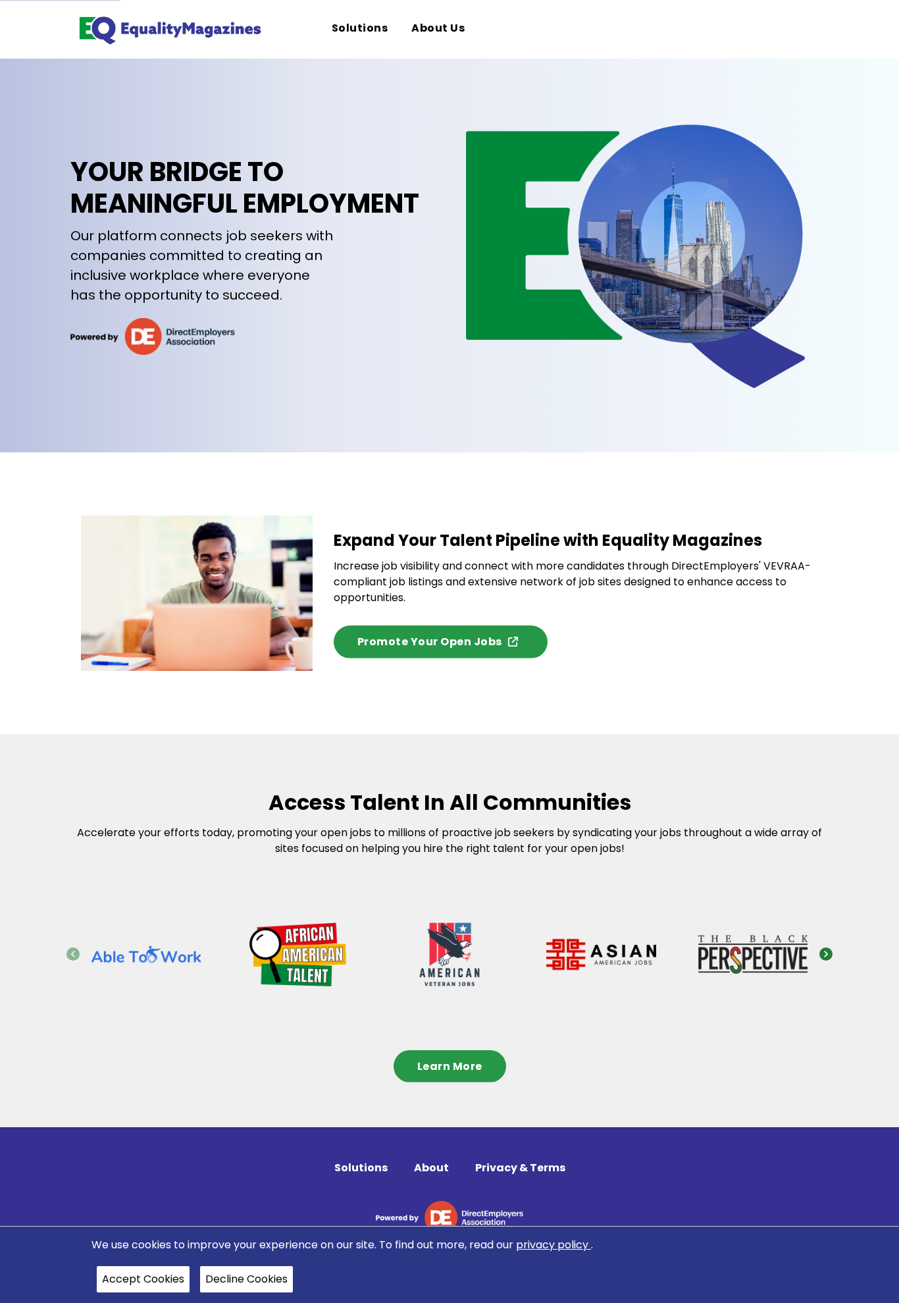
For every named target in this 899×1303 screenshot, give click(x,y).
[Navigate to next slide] (826, 954)
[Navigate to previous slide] (73, 954)
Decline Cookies (246, 1279)
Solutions (361, 1167)
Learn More (449, 1066)
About (431, 1167)
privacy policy (553, 1244)
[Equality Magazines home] (169, 29)
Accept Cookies (143, 1279)
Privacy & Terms (520, 1167)
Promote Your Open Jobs (429, 641)
